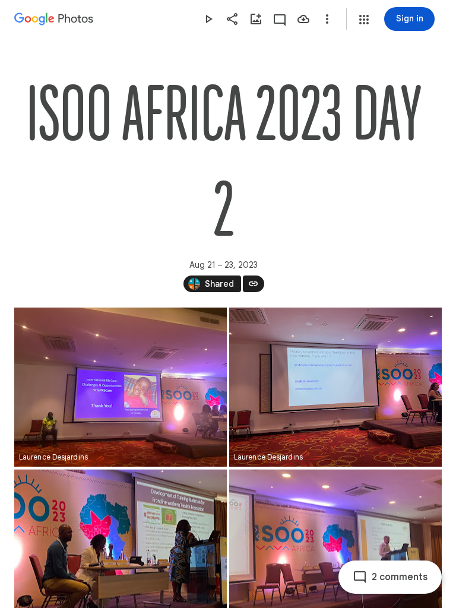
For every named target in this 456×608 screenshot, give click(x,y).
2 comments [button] (400, 577)
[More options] (327, 19)
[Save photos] (303, 19)
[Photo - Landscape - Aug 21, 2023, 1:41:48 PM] (335, 387)
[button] (364, 19)
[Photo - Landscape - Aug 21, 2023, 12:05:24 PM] (120, 387)
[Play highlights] (208, 19)
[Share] (232, 19)
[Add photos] (256, 19)
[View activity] (280, 19)
